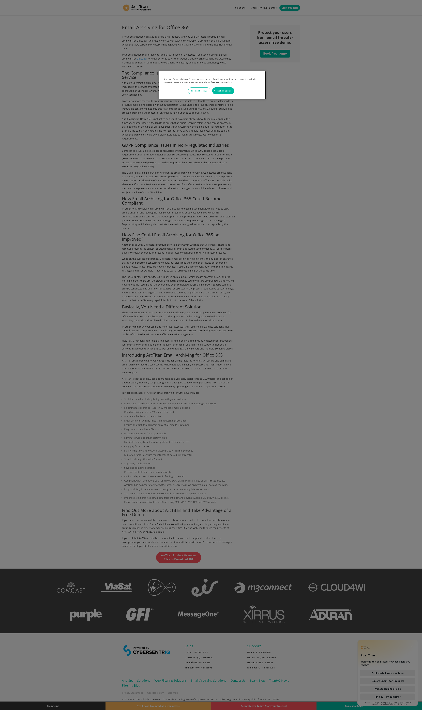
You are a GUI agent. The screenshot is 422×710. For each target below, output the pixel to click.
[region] (212, 85)
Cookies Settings (199, 91)
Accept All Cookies (223, 91)
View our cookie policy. (221, 82)
